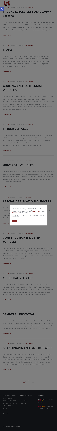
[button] (2, 9)
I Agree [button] (15, 220)
